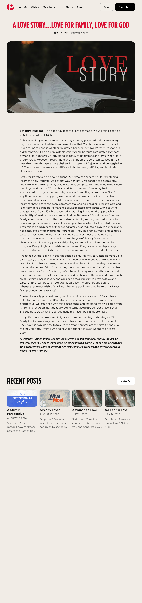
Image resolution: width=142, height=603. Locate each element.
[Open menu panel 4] (65, 7)
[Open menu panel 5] (80, 7)
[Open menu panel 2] (35, 7)
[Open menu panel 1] (22, 7)
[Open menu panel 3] (49, 7)
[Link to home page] (10, 6)
